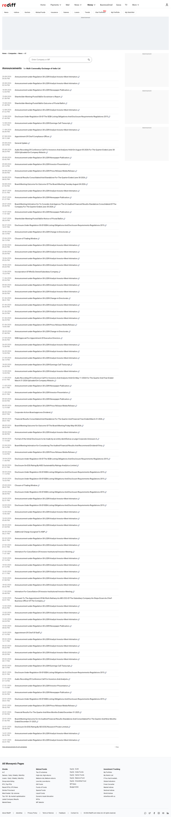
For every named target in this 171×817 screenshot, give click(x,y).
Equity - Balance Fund (77, 778)
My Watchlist (129, 12)
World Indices (108, 793)
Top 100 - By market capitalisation (13, 796)
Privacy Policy (32, 813)
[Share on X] (150, 813)
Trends (87, 12)
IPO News (14, 787)
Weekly (15, 775)
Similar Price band (8, 790)
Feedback (62, 813)
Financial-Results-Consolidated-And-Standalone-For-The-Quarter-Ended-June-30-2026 (50, 177)
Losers (76, 12)
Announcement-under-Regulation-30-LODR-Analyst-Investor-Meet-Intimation (46, 77)
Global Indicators (109, 781)
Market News (6, 802)
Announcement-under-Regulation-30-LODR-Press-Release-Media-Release (45, 171)
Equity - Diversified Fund (78, 781)
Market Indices (108, 787)
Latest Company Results (10, 799)
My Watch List (108, 775)
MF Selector (40, 802)
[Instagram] (159, 813)
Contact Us (74, 813)
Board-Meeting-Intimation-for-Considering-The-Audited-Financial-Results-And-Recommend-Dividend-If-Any (59, 445)
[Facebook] (154, 813)
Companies (12, 53)
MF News (73, 784)
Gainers (66, 12)
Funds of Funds (41, 787)
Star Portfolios (100, 12)
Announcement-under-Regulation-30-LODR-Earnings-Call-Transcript (42, 123)
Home (43, 5)
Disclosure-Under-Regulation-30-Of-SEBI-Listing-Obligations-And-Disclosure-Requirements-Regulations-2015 (60, 225)
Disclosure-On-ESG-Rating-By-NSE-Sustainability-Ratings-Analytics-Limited (46, 465)
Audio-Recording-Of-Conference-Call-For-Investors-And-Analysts (41, 679)
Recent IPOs (6, 787)
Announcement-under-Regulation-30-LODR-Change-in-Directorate (42, 232)
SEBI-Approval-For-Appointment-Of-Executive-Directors (38, 338)
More (134, 5)
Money (90, 5)
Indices (16, 12)
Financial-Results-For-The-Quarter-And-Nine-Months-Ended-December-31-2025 (47, 712)
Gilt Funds (39, 784)
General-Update (21, 143)
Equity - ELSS (74, 769)
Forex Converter (109, 784)
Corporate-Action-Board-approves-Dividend (33, 412)
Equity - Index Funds (76, 772)
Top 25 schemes (41, 772)
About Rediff (6, 813)
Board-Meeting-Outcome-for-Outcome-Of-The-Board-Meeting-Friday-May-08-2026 (48, 426)
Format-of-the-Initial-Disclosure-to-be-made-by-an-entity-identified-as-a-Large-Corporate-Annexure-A (56, 439)
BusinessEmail (106, 5)
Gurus (118, 5)
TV (126, 5)
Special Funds (41, 790)
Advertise (19, 813)
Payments (55, 5)
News (76, 5)
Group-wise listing (8, 781)
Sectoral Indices (109, 790)
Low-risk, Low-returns (43, 781)
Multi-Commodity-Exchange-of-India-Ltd (43, 68)
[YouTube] (163, 813)
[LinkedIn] (168, 813)
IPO (3, 784)
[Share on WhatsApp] (145, 813)
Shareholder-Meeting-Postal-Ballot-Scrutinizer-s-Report (38, 97)
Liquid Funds (40, 793)
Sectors (27, 12)
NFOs (38, 799)
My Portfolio (115, 12)
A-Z (3, 772)
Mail (67, 5)
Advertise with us (109, 796)
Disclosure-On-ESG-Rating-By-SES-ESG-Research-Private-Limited (41, 727)
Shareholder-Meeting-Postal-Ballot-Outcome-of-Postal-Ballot (40, 103)
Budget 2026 (74, 787)
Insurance (54, 12)
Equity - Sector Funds (77, 775)
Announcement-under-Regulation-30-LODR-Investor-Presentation (41, 164)
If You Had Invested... (111, 778)
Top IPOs (9, 784)
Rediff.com (92, 813)
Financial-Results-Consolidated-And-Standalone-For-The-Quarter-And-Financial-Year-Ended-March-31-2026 (59, 419)
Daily (10, 775)
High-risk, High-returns (43, 775)
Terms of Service (48, 813)
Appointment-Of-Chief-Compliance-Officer (32, 136)
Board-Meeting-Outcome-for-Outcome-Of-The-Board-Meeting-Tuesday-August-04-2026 (50, 184)
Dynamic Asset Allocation (44, 796)
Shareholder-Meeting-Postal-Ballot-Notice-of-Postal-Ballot (39, 219)
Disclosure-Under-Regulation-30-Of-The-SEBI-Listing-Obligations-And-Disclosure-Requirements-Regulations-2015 (61, 116)
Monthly (21, 775)
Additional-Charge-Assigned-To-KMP (30, 532)
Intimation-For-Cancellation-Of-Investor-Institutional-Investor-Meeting (44, 552)
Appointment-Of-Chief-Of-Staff (27, 633)
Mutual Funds (40, 12)
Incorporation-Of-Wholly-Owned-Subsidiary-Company (37, 272)
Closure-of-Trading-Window (26, 238)
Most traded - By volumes (10, 793)
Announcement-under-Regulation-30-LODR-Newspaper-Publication (42, 90)
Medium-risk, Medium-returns (46, 778)
